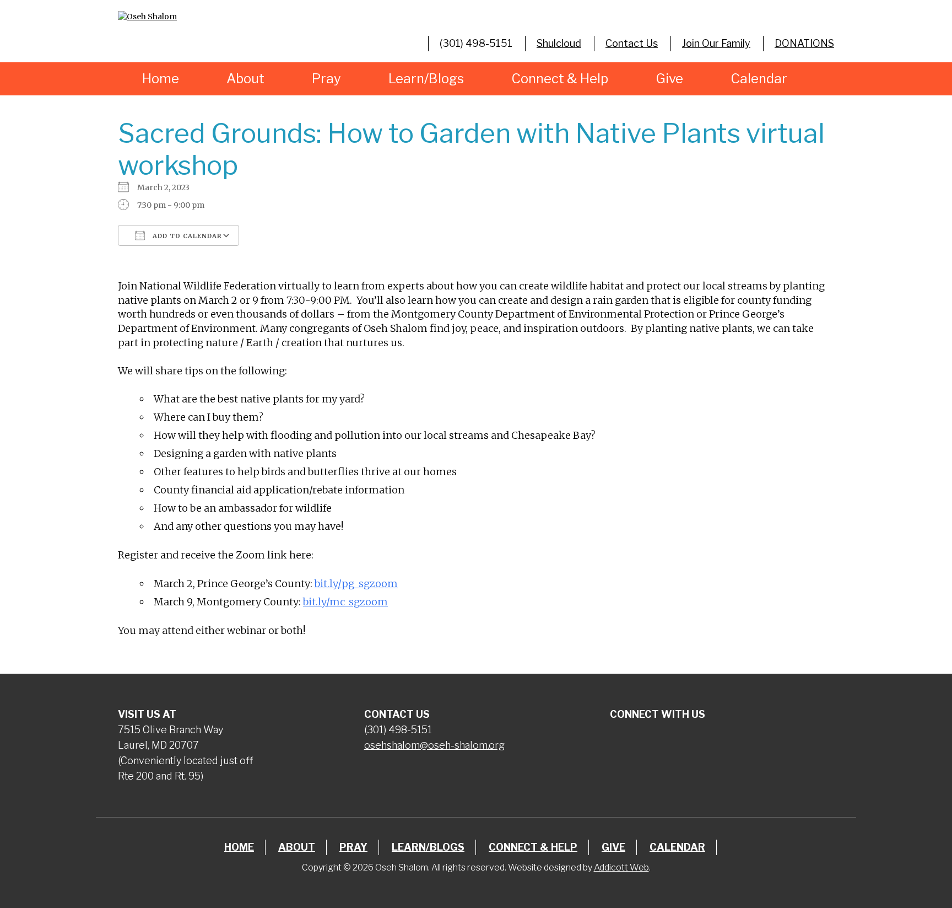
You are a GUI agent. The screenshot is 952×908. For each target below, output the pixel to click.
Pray (326, 79)
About (245, 79)
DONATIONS (804, 43)
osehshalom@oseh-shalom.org (434, 745)
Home (160, 79)
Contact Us (631, 43)
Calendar (759, 79)
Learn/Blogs (426, 79)
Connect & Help (559, 79)
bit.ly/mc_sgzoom (345, 601)
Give (669, 79)
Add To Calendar (186, 236)
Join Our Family (716, 43)
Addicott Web (621, 867)
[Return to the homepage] (230, 16)
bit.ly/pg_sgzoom (356, 583)
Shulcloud (559, 43)
